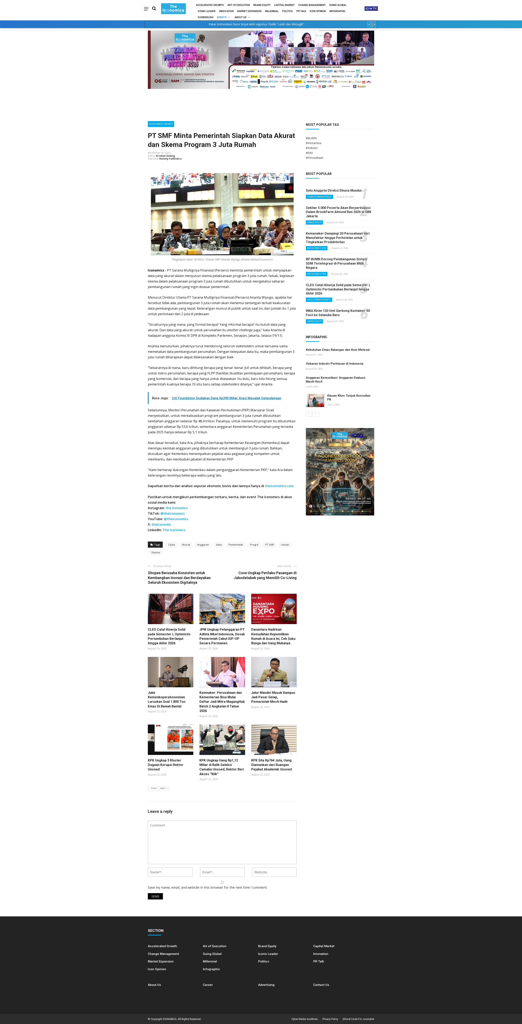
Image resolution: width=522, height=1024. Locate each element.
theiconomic (161, 524)
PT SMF (269, 544)
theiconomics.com (279, 486)
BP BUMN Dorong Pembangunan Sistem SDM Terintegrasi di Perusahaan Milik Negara (336, 263)
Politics (287, 11)
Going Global (337, 5)
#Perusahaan (314, 158)
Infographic (211, 969)
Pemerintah (236, 544)
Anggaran (203, 544)
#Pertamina (313, 143)
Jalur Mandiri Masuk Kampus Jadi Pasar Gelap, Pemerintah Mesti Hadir (273, 697)
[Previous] (309, 414)
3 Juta (171, 544)
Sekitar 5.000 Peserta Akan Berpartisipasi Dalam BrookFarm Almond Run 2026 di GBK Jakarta (338, 212)
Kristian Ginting (165, 155)
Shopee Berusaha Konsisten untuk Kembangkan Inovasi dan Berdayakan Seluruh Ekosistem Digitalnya (179, 578)
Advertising (266, 985)
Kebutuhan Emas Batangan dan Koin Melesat (338, 350)
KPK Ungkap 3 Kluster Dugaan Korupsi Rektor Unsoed (166, 764)
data (219, 544)
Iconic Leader (207, 11)
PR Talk (301, 11)
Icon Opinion (318, 11)
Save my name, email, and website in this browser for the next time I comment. (207, 887)
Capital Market (284, 5)
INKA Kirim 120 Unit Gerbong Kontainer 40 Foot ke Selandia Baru (338, 313)
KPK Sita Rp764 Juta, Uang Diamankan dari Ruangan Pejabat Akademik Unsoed (271, 764)
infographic (337, 11)
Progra (254, 544)
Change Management (312, 5)
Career (208, 985)
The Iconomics (174, 530)
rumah (285, 544)
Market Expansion (249, 11)
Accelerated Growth (210, 5)
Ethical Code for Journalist (358, 1019)
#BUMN (311, 138)
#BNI (309, 153)
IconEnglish (205, 17)
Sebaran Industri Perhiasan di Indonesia (334, 363)
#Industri (311, 148)
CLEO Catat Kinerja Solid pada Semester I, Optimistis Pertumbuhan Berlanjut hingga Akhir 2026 (338, 289)
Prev (154, 788)
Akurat (186, 544)
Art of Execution (238, 5)
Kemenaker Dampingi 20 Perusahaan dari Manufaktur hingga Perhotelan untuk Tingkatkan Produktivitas (337, 238)
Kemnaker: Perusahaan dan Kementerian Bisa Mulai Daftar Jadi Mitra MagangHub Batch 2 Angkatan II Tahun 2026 (222, 702)
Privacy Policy (330, 1019)
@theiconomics (172, 513)
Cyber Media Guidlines (304, 1019)
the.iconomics (177, 508)
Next (163, 788)
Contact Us (321, 985)
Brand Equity (262, 5)
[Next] (316, 414)
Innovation (226, 11)
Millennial (272, 11)
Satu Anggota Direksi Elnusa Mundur (334, 190)
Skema (155, 552)
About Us (240, 17)
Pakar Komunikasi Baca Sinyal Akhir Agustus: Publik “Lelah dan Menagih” (256, 24)
